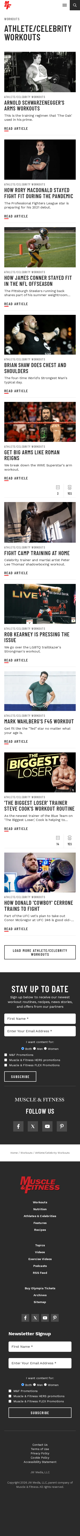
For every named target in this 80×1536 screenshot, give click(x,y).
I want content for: (40, 1042)
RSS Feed (40, 1272)
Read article (16, 128)
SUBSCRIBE (20, 1076)
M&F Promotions (21, 1055)
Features (40, 1223)
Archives (40, 1295)
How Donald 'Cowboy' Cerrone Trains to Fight (38, 905)
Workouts (12, 19)
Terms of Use (40, 1449)
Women (53, 1049)
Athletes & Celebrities (40, 1216)
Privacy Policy (40, 1453)
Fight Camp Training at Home (37, 553)
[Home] (7, 7)
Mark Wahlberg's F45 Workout (39, 721)
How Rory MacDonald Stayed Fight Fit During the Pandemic (38, 193)
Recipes (40, 1229)
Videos (40, 1252)
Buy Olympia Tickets (40, 1288)
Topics (40, 1245)
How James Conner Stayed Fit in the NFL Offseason (38, 280)
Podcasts (40, 1266)
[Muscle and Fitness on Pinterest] (62, 1126)
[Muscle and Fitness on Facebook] (18, 1126)
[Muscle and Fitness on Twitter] (33, 1126)
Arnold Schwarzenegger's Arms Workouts (34, 105)
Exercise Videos (40, 1259)
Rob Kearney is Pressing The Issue (37, 637)
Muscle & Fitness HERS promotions (34, 1060)
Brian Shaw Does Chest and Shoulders (35, 367)
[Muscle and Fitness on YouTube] (47, 1126)
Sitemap (40, 1302)
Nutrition (40, 1209)
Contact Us (40, 1444)
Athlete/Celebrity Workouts (24, 96)
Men (40, 1049)
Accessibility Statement (40, 1462)
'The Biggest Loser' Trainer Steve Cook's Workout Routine (39, 805)
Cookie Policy (40, 1457)
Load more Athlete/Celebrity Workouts (40, 952)
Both (28, 1049)
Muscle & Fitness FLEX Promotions (34, 1065)
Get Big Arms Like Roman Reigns (32, 455)
